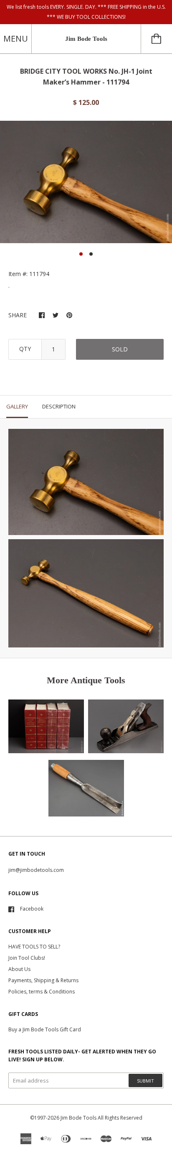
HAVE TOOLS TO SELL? (34, 946)
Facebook (31, 908)
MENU (15, 38)
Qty (25, 349)
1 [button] (81, 254)
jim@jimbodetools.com (36, 870)
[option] (86, 182)
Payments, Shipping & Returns (43, 980)
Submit (145, 1081)
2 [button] (91, 254)
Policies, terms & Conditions (41, 991)
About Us (19, 969)
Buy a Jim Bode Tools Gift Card (44, 1029)
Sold (120, 349)
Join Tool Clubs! (26, 957)
